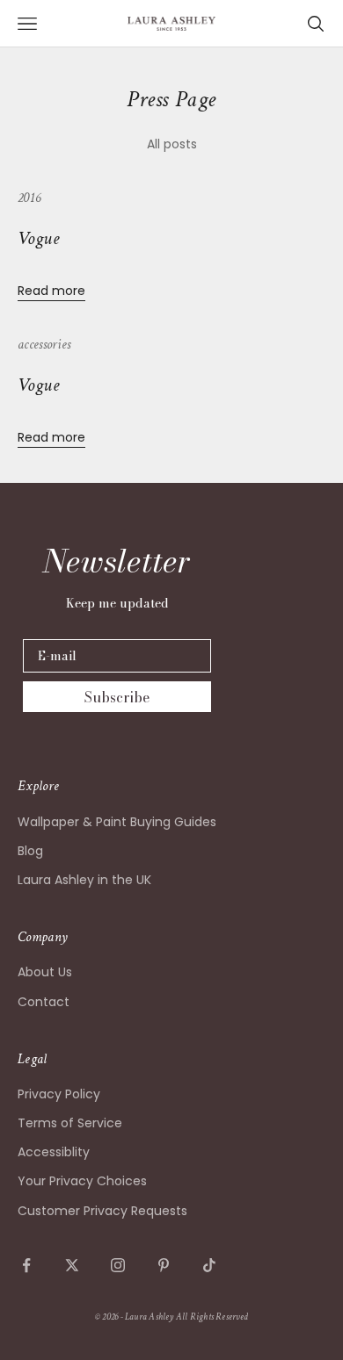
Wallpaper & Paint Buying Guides (117, 822)
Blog (30, 851)
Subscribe (117, 697)
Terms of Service (70, 1123)
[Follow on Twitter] (72, 1265)
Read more (51, 290)
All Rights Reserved (212, 1317)
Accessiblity (54, 1152)
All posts (172, 144)
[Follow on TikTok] (209, 1265)
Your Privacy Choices (82, 1181)
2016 (29, 197)
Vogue (38, 238)
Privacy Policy (59, 1094)
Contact (43, 1002)
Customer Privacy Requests (102, 1211)
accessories (44, 344)
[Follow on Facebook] (26, 1265)
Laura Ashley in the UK (84, 880)
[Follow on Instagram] (118, 1265)
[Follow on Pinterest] (163, 1265)
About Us (45, 972)
